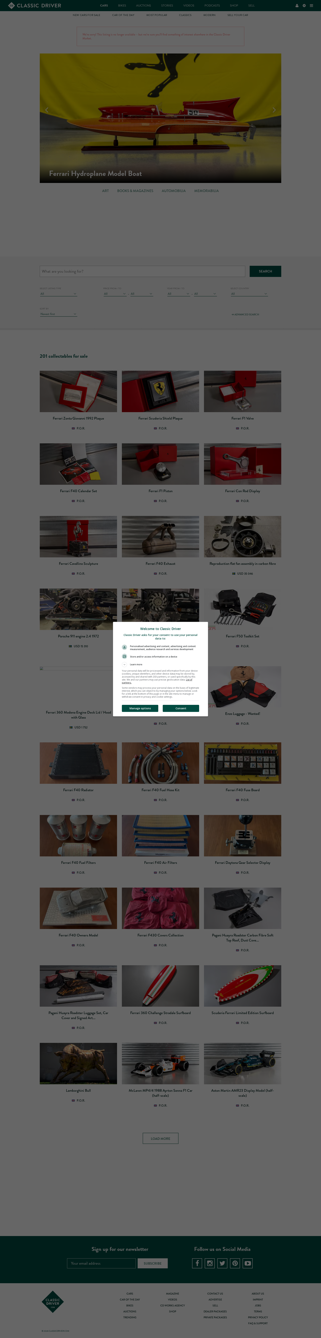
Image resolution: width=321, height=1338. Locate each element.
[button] (160, 664)
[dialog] (160, 669)
